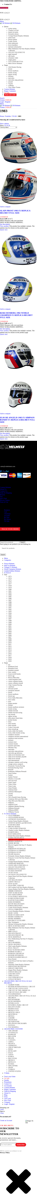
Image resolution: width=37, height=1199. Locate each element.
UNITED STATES (14, 1071)
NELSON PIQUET (14, 933)
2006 (10, 635)
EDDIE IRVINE (13, 843)
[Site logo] (5, 23)
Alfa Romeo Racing (14, 67)
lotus (9, 722)
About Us (3, 489)
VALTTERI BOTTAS (15, 61)
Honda (10, 705)
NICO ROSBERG (14, 942)
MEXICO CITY (13, 1010)
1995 (10, 615)
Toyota (10, 84)
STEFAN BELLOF (14, 972)
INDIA (10, 1049)
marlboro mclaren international (18, 736)
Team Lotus (12, 786)
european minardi (14, 690)
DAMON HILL (13, 832)
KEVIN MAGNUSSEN (16, 904)
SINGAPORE (13, 1066)
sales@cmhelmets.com (7, 466)
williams (11, 85)
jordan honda (12, 720)
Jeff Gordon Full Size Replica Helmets (20, 887)
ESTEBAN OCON (14, 852)
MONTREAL (13, 1014)
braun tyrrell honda (14, 674)
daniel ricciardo (13, 32)
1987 (10, 600)
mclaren (10, 76)
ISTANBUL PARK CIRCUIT (18, 1005)
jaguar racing (12, 74)
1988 (10, 602)
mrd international (13, 760)
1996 (10, 617)
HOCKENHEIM (14, 999)
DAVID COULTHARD (16, 839)
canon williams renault (15, 683)
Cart (5, 512)
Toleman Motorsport (14, 792)
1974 (10, 578)
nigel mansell (12, 54)
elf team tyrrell (13, 689)
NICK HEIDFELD (14, 937)
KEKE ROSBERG (14, 902)
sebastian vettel (13, 58)
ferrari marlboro (13, 71)
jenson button (12, 39)
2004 (10, 632)
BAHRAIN (12, 1034)
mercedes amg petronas (15, 80)
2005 (10, 633)
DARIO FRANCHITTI (16, 838)
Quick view (4, 230)
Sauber (10, 775)
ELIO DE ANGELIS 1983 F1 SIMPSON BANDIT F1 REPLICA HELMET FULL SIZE (17, 419)
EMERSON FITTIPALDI (16, 849)
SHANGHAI (12, 1020)
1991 (10, 608)
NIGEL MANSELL (14, 944)
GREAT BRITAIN (14, 1047)
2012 (10, 646)
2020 (10, 661)
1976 (10, 582)
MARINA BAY (13, 1009)
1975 (10, 580)
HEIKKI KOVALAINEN (16, 869)
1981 (10, 591)
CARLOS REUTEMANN (17, 828)
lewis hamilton (13, 45)
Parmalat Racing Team (15, 768)
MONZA (11, 1016)
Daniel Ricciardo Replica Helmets (19, 836)
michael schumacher (14, 47)
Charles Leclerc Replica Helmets (18, 830)
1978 (10, 586)
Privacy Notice (5, 500)
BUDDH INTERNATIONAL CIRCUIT (21, 986)
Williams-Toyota (13, 812)
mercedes (11, 78)
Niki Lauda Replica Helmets (17, 946)
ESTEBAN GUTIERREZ (17, 850)
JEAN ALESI (12, 883)
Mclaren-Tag (12, 747)
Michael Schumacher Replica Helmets (20, 924)
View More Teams (14, 87)
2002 (10, 628)
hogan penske (12, 703)
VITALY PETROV (14, 979)
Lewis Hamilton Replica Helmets (19, 911)
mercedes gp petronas (15, 753)
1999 (10, 622)
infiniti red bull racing (15, 712)
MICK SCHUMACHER (16, 926)
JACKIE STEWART (15, 871)
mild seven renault (14, 758)
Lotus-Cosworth (13, 727)
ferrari (10, 69)
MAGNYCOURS (14, 1007)
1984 (10, 595)
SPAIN (10, 1067)
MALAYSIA (12, 1058)
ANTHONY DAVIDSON (17, 819)
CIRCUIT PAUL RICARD (17, 992)
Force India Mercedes (15, 698)
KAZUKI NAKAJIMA (16, 900)
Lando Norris (12, 41)
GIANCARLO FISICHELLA (18, 865)
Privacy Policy (5, 1152)
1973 (10, 576)
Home (2, 116)
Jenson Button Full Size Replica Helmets (21, 889)
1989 (10, 604)
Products (7, 510)
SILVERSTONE (13, 1021)
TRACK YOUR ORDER (10, 529)
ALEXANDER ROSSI (16, 817)
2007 (10, 637)
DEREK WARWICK (15, 841)
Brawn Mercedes (13, 677)
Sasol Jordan (12, 773)
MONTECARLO (14, 1012)
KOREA (11, 1056)
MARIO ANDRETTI (15, 917)
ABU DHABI (13, 1031)
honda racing (12, 72)
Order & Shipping (6, 493)
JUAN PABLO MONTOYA (17, 896)
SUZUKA (11, 1025)
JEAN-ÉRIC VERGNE (16, 885)
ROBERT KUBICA (15, 952)
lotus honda (12, 723)
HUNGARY (12, 1051)
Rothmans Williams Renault (17, 771)
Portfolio (8, 116)
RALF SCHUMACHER (16, 950)
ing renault (11, 714)
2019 (10, 659)
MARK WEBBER (14, 918)
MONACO (12, 1062)
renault (10, 82)
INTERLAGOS (13, 1003)
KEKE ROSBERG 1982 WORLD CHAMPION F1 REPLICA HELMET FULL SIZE (16, 315)
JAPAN (10, 1055)
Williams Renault (13, 808)
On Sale (6, 521)
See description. (5, 224)
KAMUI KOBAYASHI (16, 898)
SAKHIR (11, 1018)
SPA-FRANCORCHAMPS (17, 1023)
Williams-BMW (13, 810)
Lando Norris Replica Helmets (18, 907)
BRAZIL (11, 1038)
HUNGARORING (14, 1001)
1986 (10, 598)
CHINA (11, 1042)
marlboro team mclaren (15, 738)
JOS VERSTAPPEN (15, 895)
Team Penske (12, 788)
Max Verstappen (13, 922)
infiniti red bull (13, 711)
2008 (10, 639)
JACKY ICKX (13, 872)
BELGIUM (12, 1036)
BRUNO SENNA (14, 826)
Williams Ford (12, 804)
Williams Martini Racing (16, 806)
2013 (10, 648)
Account (7, 515)
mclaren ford (12, 742)
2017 (10, 655)
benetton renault (13, 670)
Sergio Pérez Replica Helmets (18, 970)
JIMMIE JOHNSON (15, 891)
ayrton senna (12, 28)
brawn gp (11, 676)
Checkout (7, 514)
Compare (7, 1102)
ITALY (10, 1053)
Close (2, 1109)
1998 (10, 620)
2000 (10, 624)
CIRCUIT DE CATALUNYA (18, 988)
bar (9, 665)
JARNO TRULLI (14, 882)
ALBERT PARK (14, 985)
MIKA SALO (12, 931)
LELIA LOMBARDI (15, 909)
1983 (10, 593)
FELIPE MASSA (14, 854)
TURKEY (11, 1069)
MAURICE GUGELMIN (16, 920)
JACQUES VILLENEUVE (17, 874)
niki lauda (11, 56)
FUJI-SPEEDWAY (14, 994)
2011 (9, 644)
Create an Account (6, 1120)
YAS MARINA (13, 1027)
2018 (10, 657)
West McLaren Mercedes (16, 801)
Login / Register (9, 1104)
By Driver (7, 519)
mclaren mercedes (14, 746)
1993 (10, 611)
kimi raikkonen (13, 43)
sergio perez (12, 60)
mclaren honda (13, 744)
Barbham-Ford (13, 666)
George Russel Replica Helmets (18, 36)
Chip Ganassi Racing (15, 685)
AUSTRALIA (13, 1032)
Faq (1, 496)
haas (9, 701)
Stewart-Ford (12, 780)
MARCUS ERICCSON (16, 915)
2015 (10, 652)
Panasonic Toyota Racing (16, 766)
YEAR (14, 116)
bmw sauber (12, 672)
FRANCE (11, 1044)
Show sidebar (4, 123)
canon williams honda (15, 681)
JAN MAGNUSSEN (15, 880)
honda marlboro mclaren (16, 707)
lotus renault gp (13, 729)
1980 (10, 589)
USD (16, 10)
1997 (10, 619)
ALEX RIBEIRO (14, 815)
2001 (10, 626)
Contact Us (3, 491)
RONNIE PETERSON (16, 955)
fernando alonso (13, 34)
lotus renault (12, 725)
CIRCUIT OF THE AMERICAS (19, 990)
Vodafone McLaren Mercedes (18, 799)
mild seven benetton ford (16, 755)
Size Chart (3, 498)
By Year (6, 517)
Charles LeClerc (13, 30)
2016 (10, 654)
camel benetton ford (14, 679)
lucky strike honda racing (16, 733)
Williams (11, 803)
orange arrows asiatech (15, 764)
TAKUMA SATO (14, 974)
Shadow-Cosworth (14, 779)
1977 (10, 584)
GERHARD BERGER (16, 863)
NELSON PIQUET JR (15, 935)
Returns (2, 495)
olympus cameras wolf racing (17, 762)
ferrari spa (11, 696)
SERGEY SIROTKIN (15, 968)
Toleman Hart (12, 790)
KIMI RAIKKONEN (15, 906)
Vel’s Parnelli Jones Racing (17, 797)
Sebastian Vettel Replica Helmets (19, 964)
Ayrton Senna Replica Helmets (18, 821)
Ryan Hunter (12, 959)
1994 (10, 613)
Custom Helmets (5, 487)
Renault (10, 769)
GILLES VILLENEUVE (16, 52)
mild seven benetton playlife (17, 757)
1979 (10, 587)
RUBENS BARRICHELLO (17, 957)
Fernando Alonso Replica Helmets (19, 856)
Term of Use (4, 502)
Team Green (12, 784)
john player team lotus (15, 718)
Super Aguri (12, 782)
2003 (10, 630)
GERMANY (12, 1045)
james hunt (11, 38)
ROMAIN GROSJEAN (16, 953)
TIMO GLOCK (13, 975)
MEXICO (11, 1060)
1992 (10, 609)
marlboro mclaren (14, 735)
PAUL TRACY (13, 948)
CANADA (12, 1040)
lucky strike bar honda (15, 731)
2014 (10, 650)
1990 (10, 606)
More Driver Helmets (15, 63)
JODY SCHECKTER (15, 893)
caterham (11, 687)
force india (11, 700)
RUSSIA (11, 1064)
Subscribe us (4, 8)
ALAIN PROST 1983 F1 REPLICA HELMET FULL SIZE (15, 212)
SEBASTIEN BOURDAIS (17, 966)
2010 (10, 643)
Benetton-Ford (13, 668)
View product (4, 226)
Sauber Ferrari (12, 777)
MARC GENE (13, 913)
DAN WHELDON (14, 834)
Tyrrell (10, 795)
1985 (10, 597)
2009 (10, 641)
